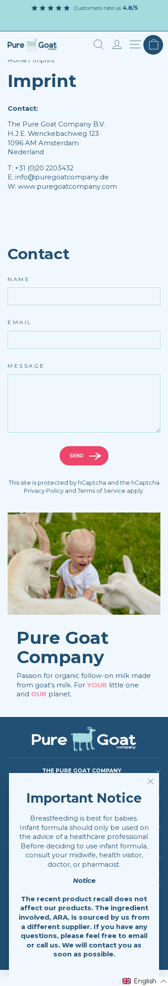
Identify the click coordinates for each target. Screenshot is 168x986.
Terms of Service (101, 490)
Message (26, 366)
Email (20, 322)
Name (19, 279)
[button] (144, 981)
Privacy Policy (44, 490)
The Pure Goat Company (81, 771)
